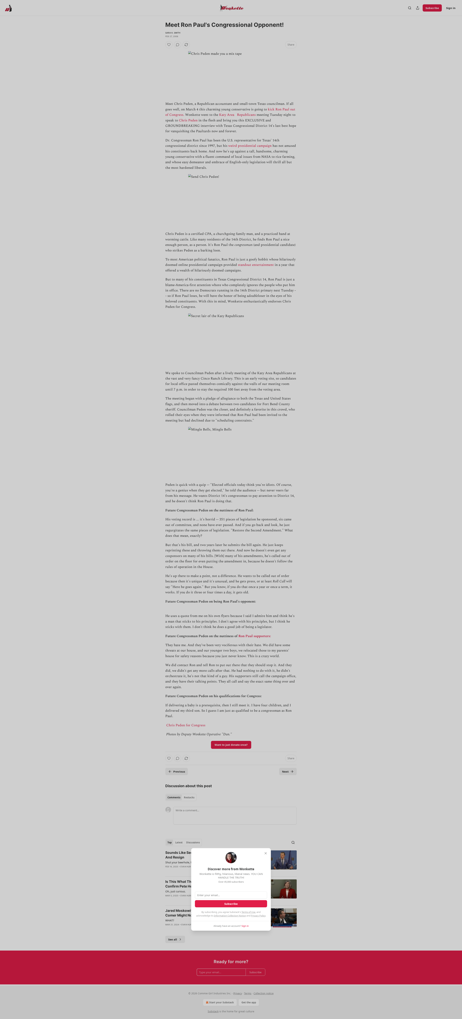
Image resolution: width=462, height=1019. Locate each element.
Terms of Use (248, 912)
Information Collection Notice (230, 915)
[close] (266, 853)
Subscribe (231, 904)
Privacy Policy (258, 915)
